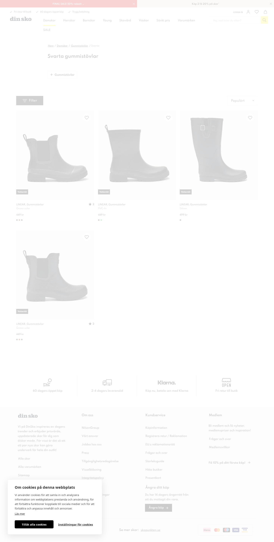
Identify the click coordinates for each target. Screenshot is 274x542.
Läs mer (20, 513)
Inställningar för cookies (75, 524)
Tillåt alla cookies (34, 524)
